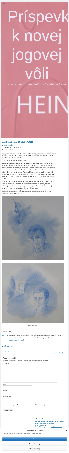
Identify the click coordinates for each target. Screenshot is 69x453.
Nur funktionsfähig (34, 444)
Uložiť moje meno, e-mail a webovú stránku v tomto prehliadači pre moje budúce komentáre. (26, 406)
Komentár (6, 363)
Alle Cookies (34, 439)
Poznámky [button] (7, 331)
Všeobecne (8, 346)
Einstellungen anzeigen (34, 448)
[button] (66, 430)
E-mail (5, 390)
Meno (5, 384)
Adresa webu (7, 396)
